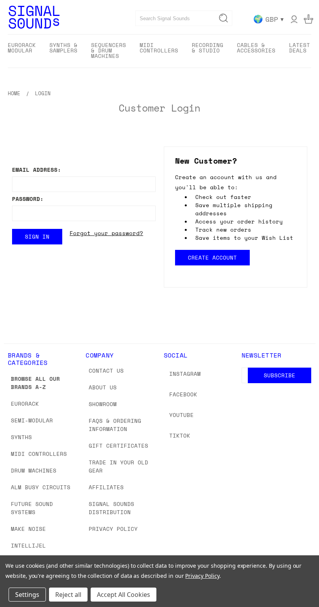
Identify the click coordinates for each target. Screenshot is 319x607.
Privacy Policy (113, 529)
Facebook (183, 394)
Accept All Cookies (123, 594)
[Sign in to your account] (294, 19)
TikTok (179, 435)
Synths (21, 437)
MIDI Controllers (39, 454)
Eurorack (25, 403)
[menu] (159, 51)
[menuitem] (22, 50)
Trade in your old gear (118, 466)
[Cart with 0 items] (308, 19)
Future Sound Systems (32, 508)
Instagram (185, 374)
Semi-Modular (32, 420)
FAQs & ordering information (115, 425)
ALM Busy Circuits (40, 487)
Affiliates (106, 487)
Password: (28, 199)
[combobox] (183, 18)
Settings (27, 594)
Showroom (103, 404)
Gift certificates (118, 445)
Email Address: (36, 170)
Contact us (106, 370)
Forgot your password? (106, 233)
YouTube (181, 415)
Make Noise (28, 529)
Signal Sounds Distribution (111, 508)
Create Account (212, 257)
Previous (307, 582)
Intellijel (28, 545)
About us (103, 387)
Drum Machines (33, 470)
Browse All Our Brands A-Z (35, 383)
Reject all (68, 594)
